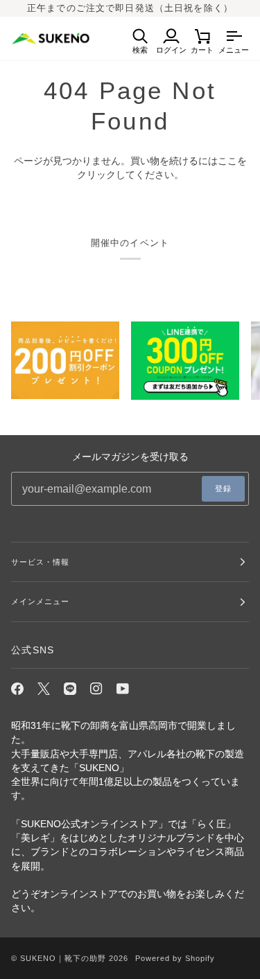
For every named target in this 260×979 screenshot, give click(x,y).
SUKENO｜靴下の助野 (63, 958)
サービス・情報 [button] (40, 562)
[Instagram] (96, 688)
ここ (227, 161)
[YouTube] (122, 688)
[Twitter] (43, 688)
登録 (223, 488)
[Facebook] (17, 688)
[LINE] (70, 688)
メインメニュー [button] (40, 601)
